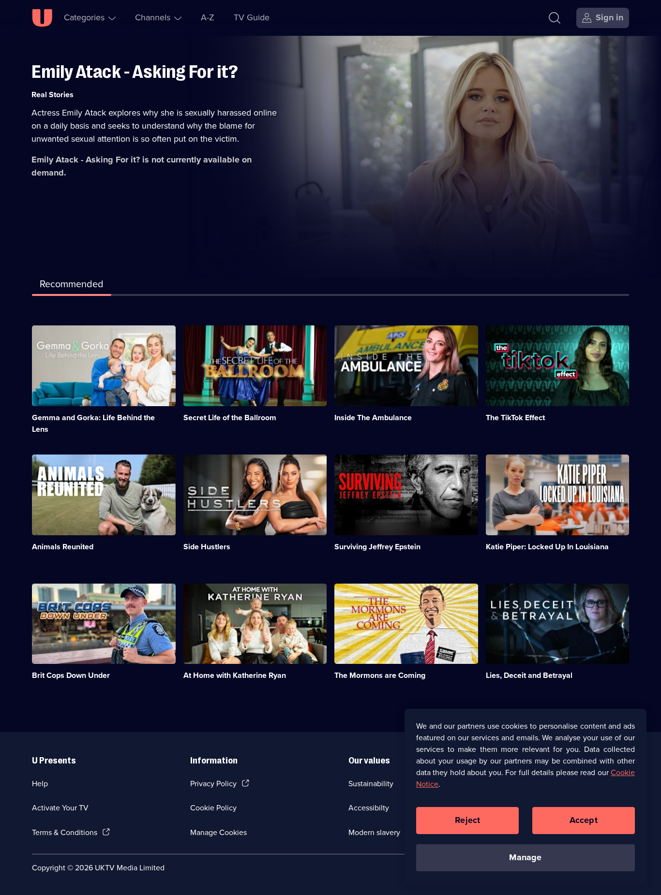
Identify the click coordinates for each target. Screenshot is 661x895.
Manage (525, 857)
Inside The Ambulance (373, 417)
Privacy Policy (213, 783)
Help (40, 783)
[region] (525, 796)
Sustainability (370, 783)
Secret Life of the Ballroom (229, 417)
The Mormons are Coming (379, 675)
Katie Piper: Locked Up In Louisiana (547, 546)
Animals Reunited (62, 546)
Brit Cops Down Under (71, 675)
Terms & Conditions (64, 832)
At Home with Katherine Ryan (234, 675)
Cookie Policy (213, 807)
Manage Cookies (218, 832)
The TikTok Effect (515, 417)
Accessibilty (368, 807)
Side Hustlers (206, 546)
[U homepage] (42, 18)
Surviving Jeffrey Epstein (377, 546)
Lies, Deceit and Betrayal (529, 675)
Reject (467, 820)
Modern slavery (374, 832)
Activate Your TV (60, 807)
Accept (584, 820)
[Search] (554, 18)
